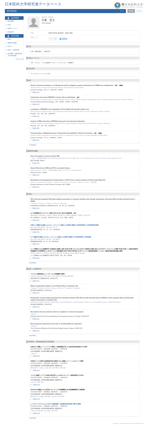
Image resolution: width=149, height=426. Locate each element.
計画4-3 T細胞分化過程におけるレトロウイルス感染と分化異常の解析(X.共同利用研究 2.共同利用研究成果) (65, 225)
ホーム (122, 11)
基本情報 (11, 21)
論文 (9, 39)
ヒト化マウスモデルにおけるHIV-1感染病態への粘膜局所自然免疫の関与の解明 (56, 404)
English (139, 11)
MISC (10, 46)
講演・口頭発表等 (13, 50)
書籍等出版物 (12, 43)
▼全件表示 (32, 145)
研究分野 (11, 32)
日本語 (131, 11)
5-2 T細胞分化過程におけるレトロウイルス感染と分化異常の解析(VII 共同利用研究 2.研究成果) (61, 237)
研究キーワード (13, 28)
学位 (9, 25)
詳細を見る (36, 92)
